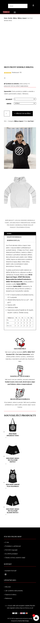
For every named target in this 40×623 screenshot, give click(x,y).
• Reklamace (8, 598)
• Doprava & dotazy (10, 594)
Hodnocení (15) (13, 240)
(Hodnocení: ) (17, 72)
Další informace (14, 237)
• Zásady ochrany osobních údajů (14, 557)
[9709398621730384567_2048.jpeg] (20, 213)
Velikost (9, 99)
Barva (9, 103)
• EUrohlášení (11, 554)
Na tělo (10, 18)
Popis (9, 233)
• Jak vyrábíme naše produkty (13, 590)
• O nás (6, 542)
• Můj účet (7, 587)
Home (5, 18)
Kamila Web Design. (23, 621)
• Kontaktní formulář (10, 570)
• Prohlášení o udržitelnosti (12, 546)
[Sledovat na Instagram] (5, 574)
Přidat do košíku (23, 113)
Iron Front (30, 121)
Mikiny (15, 18)
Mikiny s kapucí (22, 18)
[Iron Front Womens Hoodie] (20, 168)
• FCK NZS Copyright (10, 550)
